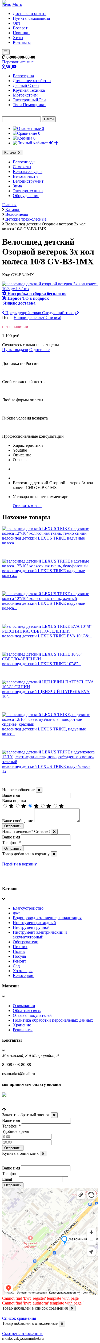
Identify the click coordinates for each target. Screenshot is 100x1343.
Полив (19, 951)
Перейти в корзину (19, 864)
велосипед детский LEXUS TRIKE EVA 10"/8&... (47, 636)
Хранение (22, 1025)
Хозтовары (23, 970)
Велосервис (23, 975)
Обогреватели (25, 942)
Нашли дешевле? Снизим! (37, 317)
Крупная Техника (29, 90)
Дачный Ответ (26, 85)
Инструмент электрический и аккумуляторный (40, 934)
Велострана (23, 76)
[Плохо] (49, 806)
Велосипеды (24, 162)
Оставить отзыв (27, 505)
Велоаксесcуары (27, 171)
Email (7, 1179)
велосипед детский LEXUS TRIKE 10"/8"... (41, 663)
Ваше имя (11, 795)
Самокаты (22, 166)
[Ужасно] (61, 806)
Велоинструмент (28, 181)
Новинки (21, 32)
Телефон (11, 842)
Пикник (20, 946)
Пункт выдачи (15, 349)
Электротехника (28, 190)
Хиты (18, 37)
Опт (16, 23)
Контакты (22, 42)
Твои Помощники (29, 104)
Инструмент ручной (31, 927)
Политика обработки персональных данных (53, 1020)
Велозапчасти (25, 176)
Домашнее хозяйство (32, 80)
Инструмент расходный (34, 922)
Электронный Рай (29, 100)
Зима (17, 186)
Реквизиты (23, 1030)
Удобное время (15, 1131)
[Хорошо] (24, 806)
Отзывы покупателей (32, 1015)
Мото (17, 4)
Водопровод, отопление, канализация (47, 917)
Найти (49, 119)
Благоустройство (28, 908)
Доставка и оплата (29, 13)
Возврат (20, 28)
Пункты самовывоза (31, 18)
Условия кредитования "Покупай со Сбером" (43, 1105)
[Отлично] (12, 806)
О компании (24, 1005)
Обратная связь (27, 1010)
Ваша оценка (14, 800)
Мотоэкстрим (25, 95)
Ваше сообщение (17, 820)
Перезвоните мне (18, 62)
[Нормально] (37, 806)
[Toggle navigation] (6, 52)
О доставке (39, 349)
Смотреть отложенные (22, 1333)
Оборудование (26, 195)
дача (17, 913)
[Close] (39, 790)
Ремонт (19, 961)
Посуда (19, 956)
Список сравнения (19, 1318)
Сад (16, 966)
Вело (6, 4)
